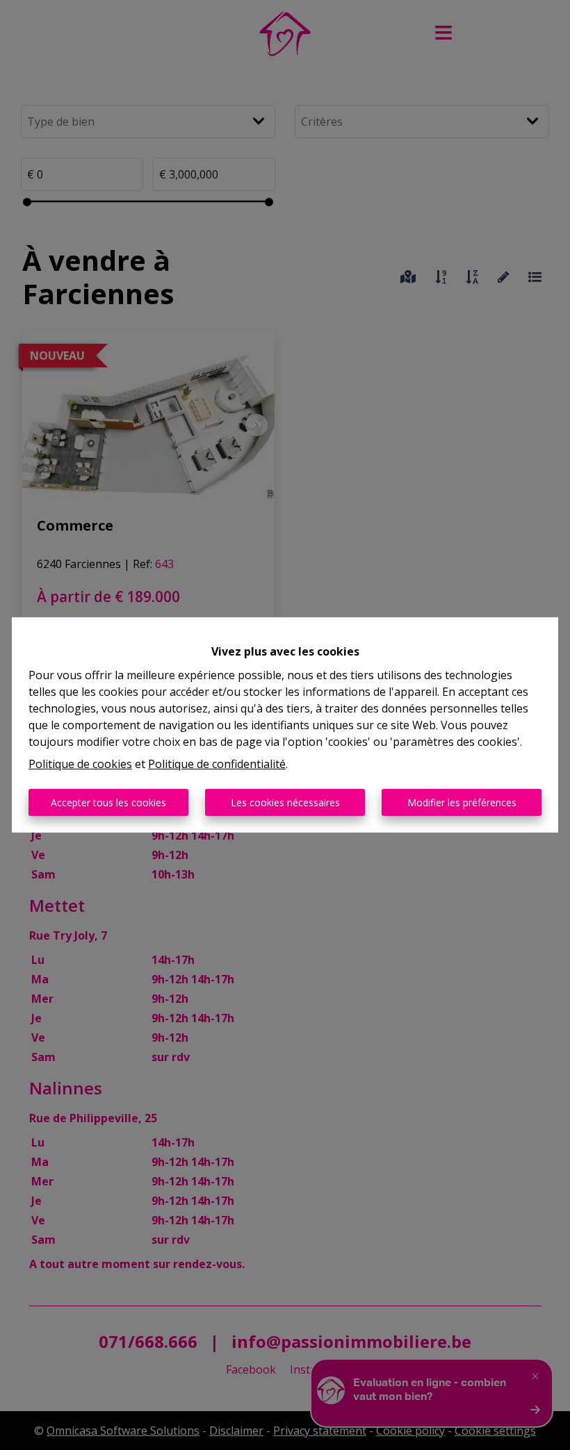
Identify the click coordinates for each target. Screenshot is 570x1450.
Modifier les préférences (461, 802)
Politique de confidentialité (217, 764)
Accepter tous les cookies (108, 802)
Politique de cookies (80, 764)
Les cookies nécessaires (285, 802)
